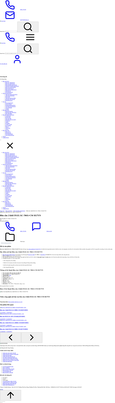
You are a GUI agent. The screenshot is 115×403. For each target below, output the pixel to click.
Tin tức (4, 136)
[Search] (27, 27)
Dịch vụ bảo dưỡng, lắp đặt (8, 369)
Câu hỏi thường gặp (7, 371)
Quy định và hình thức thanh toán (10, 357)
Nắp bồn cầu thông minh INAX (12, 86)
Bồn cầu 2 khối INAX (10, 83)
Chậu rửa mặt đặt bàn (9, 95)
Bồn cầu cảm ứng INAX (10, 87)
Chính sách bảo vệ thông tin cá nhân (10, 359)
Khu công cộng (6, 130)
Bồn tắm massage (9, 111)
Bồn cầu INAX (6, 81)
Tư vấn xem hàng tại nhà (8, 366)
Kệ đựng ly (7, 120)
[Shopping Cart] (10, 74)
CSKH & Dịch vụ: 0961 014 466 (10, 382)
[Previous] (10, 337)
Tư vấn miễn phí (3, 63)
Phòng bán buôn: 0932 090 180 (9, 383)
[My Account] (17, 63)
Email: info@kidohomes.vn (8, 384)
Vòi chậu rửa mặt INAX (10, 106)
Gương (6, 122)
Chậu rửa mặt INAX (7, 93)
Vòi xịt (6, 129)
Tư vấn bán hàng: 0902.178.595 (9, 381)
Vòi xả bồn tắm (8, 107)
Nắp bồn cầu (8, 91)
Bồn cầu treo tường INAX (10, 89)
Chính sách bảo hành (7, 355)
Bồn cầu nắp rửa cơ (9, 88)
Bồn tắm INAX (6, 110)
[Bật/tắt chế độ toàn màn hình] (1, 401)
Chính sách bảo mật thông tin (9, 356)
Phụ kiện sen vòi (8, 100)
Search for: (2, 31)
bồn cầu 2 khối (31, 254)
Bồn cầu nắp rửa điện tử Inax (9, 254)
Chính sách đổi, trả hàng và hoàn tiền (10, 354)
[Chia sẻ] (3, 401)
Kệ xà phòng (8, 125)
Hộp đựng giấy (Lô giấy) (10, 119)
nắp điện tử (43, 254)
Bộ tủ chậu (7, 97)
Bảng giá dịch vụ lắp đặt (8, 370)
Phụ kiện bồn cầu (9, 92)
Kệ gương (7, 123)
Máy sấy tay (7, 131)
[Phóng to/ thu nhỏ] (0, 401)
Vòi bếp (7, 108)
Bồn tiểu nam (8, 132)
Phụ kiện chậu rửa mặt (10, 99)
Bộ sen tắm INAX (9, 102)
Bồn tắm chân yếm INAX (10, 112)
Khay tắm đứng (8, 113)
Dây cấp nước (8, 118)
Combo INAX (6, 137)
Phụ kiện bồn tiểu (9, 134)
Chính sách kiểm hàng (7, 361)
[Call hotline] (10, 41)
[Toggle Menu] (30, 41)
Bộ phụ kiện (8, 117)
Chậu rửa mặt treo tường (10, 98)
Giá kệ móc (7, 128)
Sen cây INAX (8, 104)
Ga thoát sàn (8, 116)
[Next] (31, 337)
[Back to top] (10, 395)
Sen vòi (4, 101)
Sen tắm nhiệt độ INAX (10, 105)
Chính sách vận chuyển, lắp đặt (9, 353)
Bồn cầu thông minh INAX (11, 85)
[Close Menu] (10, 150)
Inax (10, 275)
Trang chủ (2, 210)
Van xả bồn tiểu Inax (9, 135)
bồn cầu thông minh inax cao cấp (15, 301)
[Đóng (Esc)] (4, 401)
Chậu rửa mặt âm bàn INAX (11, 94)
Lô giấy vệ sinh (8, 124)
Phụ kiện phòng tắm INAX (8, 114)
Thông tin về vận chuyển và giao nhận (11, 360)
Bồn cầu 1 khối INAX (10, 82)
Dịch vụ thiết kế (6, 367)
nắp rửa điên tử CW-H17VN (35, 249)
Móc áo (7, 126)
